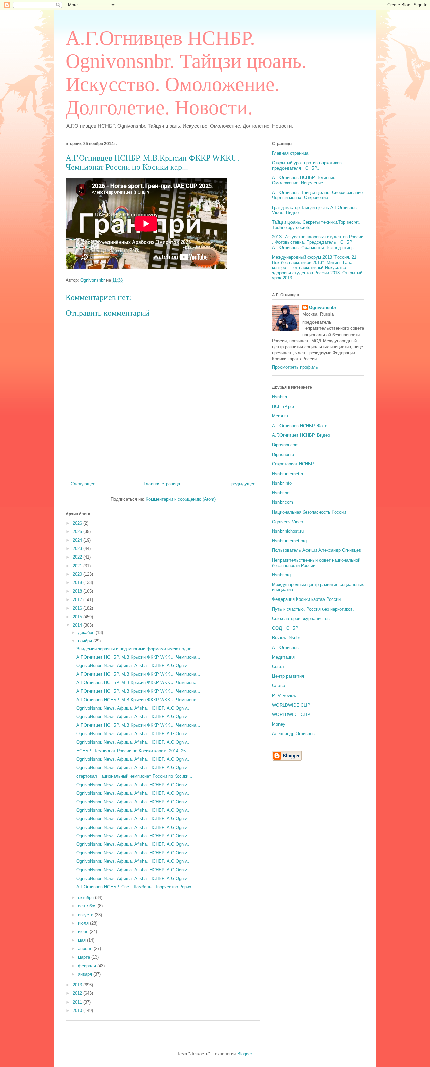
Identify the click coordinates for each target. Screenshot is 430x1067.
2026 (78, 523)
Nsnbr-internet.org (289, 540)
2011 (78, 1002)
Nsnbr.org (281, 574)
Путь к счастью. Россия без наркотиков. (313, 609)
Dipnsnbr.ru (283, 454)
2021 (78, 565)
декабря (87, 632)
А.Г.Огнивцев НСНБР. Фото (299, 425)
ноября (85, 640)
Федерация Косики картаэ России (306, 599)
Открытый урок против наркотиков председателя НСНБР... (307, 165)
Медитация (283, 657)
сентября (88, 905)
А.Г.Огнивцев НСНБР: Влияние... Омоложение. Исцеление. (305, 180)
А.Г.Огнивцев (285, 647)
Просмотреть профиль (295, 367)
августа (86, 914)
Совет (278, 666)
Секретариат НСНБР (293, 463)
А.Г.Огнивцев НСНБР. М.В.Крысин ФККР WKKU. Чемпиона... (138, 657)
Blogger (244, 1053)
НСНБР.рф (283, 406)
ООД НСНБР (285, 628)
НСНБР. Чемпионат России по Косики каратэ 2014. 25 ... (133, 750)
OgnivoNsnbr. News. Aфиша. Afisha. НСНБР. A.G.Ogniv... (133, 665)
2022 (78, 557)
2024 (78, 540)
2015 (78, 616)
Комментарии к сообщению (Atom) (181, 499)
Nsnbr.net (281, 492)
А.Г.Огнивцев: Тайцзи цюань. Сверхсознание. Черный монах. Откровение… (318, 195)
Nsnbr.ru (280, 396)
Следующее (83, 483)
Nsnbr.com (282, 502)
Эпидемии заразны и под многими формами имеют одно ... (136, 648)
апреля (86, 948)
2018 (78, 591)
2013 (78, 984)
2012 (78, 993)
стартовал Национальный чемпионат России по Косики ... (135, 776)
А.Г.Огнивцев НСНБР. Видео (301, 435)
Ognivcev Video (287, 521)
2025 (78, 531)
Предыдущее (241, 483)
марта (84, 957)
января (85, 974)
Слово (278, 685)
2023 (78, 548)
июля (84, 923)
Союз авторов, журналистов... (303, 618)
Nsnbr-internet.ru (288, 473)
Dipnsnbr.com (285, 444)
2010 (78, 1010)
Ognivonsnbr (322, 307)
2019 (78, 582)
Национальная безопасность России (309, 512)
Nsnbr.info (282, 483)
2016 (78, 608)
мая (82, 940)
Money (278, 724)
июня (84, 931)
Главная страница (162, 483)
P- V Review (284, 695)
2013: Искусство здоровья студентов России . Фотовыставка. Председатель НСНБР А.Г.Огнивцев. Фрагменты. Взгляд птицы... (317, 242)
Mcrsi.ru (280, 415)
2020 (78, 574)
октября (86, 897)
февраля (87, 965)
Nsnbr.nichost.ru (288, 531)
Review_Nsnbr (286, 637)
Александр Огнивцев (293, 733)
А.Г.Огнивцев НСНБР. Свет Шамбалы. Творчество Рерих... (136, 886)
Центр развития (288, 676)
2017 (78, 599)
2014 (78, 625)
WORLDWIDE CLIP (291, 705)
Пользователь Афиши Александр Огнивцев (316, 550)
